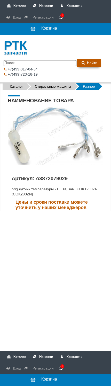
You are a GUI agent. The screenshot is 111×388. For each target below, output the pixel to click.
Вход (16, 17)
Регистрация (42, 17)
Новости (45, 6)
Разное (89, 86)
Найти (91, 63)
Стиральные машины (53, 86)
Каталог (19, 6)
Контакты (74, 6)
